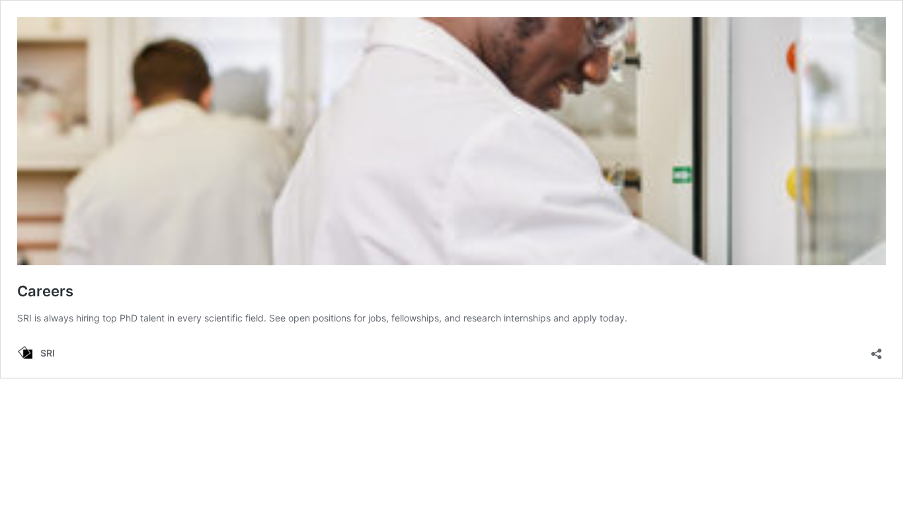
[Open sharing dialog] (876, 349)
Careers (45, 291)
